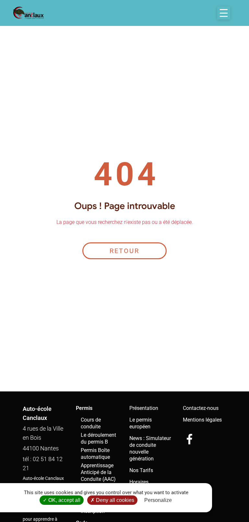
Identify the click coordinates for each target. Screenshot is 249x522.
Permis (84, 408)
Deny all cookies (114, 500)
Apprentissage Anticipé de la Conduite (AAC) (98, 472)
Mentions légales (202, 420)
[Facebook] (189, 439)
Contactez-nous (201, 408)
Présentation (143, 408)
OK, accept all (63, 500)
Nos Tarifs (141, 470)
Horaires (138, 482)
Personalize (158, 500)
